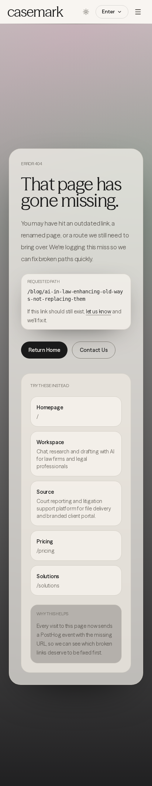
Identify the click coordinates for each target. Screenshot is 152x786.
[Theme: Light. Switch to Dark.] (86, 12)
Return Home (44, 350)
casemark (35, 12)
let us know (98, 311)
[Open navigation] (138, 12)
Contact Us (94, 350)
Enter (108, 11)
